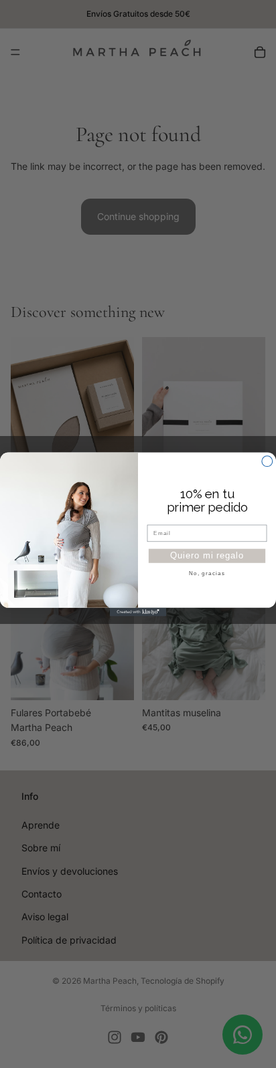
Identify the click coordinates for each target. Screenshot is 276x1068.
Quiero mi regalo (206, 555)
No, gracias (207, 573)
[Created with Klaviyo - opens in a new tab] (138, 611)
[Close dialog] (267, 460)
